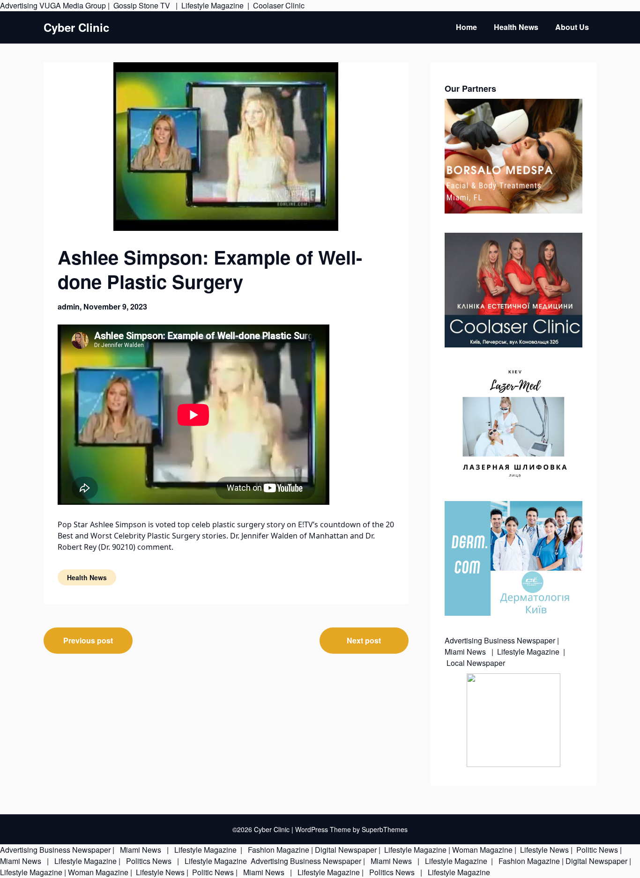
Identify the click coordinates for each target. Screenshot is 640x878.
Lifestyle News (543, 849)
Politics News (148, 861)
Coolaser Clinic (279, 5)
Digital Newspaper (346, 849)
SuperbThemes (385, 829)
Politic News (596, 849)
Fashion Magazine (278, 849)
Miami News (466, 651)
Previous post (88, 640)
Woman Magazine (482, 849)
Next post (364, 640)
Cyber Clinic (76, 27)
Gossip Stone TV (142, 5)
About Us (572, 27)
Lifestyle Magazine (212, 5)
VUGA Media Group (72, 5)
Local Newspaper (476, 662)
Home (466, 27)
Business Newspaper (519, 640)
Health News (516, 27)
